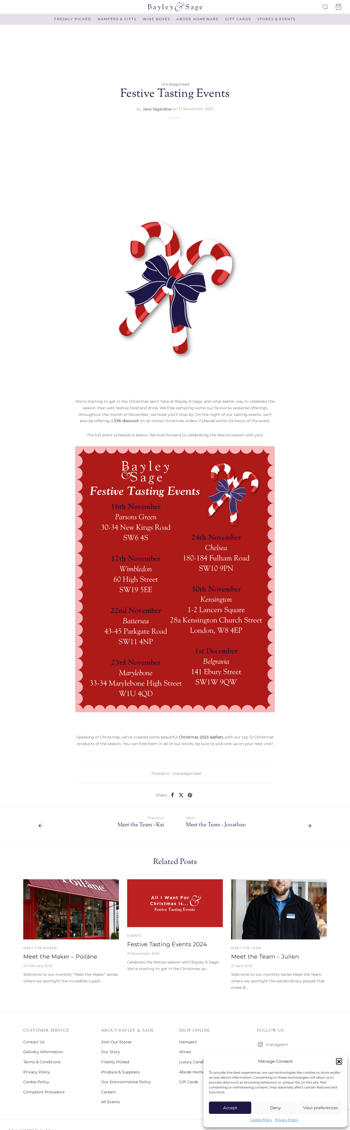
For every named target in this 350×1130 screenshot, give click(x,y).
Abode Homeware (197, 19)
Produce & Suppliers (120, 1072)
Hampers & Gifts (117, 19)
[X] (180, 794)
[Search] (325, 7)
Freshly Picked (72, 19)
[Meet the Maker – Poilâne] (71, 909)
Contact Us (34, 1042)
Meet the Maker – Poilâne (60, 956)
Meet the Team (246, 948)
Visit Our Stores (116, 1042)
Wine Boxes (156, 19)
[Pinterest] (190, 794)
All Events (110, 1101)
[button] (339, 1061)
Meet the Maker (40, 948)
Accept (230, 1107)
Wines (185, 1051)
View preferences (320, 1107)
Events (134, 936)
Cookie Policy (261, 1120)
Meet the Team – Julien (265, 956)
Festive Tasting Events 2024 (167, 944)
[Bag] (338, 7)
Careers (108, 1092)
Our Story (110, 1051)
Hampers (188, 1042)
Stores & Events (276, 19)
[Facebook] (172, 794)
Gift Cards (238, 19)
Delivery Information (43, 1051)
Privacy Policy (286, 1120)
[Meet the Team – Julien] (279, 909)
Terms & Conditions (41, 1061)
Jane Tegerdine (157, 109)
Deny (275, 1107)
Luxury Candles (193, 1061)
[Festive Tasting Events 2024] (175, 903)
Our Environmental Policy (126, 1081)
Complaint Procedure (44, 1092)
